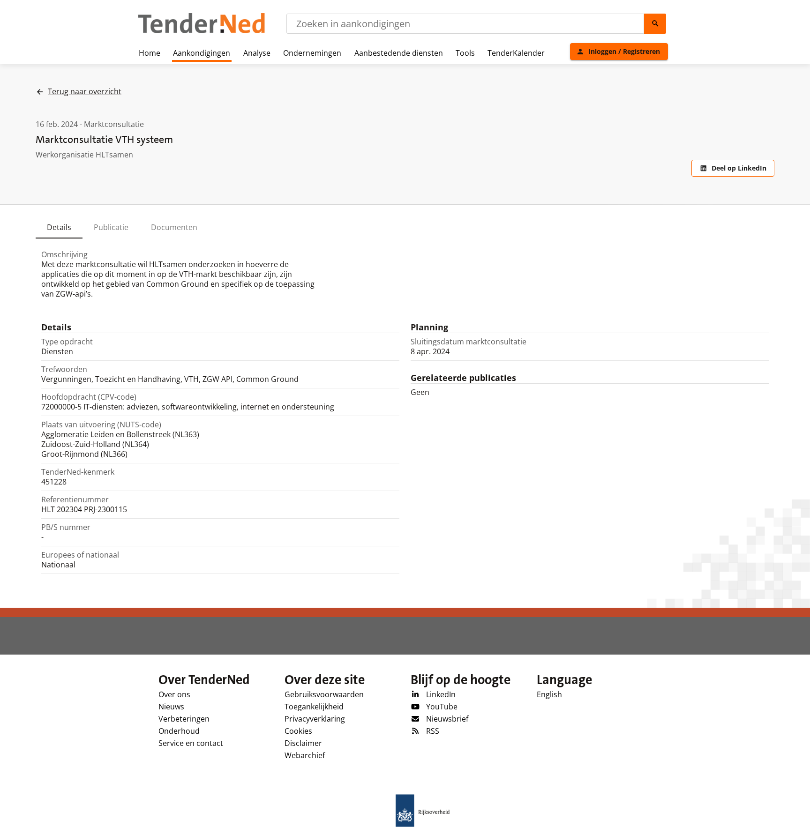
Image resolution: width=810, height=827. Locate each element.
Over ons (174, 694)
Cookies (298, 731)
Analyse (256, 53)
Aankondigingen (201, 53)
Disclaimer (303, 743)
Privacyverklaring (315, 719)
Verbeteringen (184, 719)
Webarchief (305, 755)
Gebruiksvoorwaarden (324, 694)
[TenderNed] (201, 31)
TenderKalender (516, 53)
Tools (465, 53)
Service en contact (190, 743)
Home (149, 53)
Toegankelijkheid (314, 706)
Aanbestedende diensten (398, 53)
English (549, 694)
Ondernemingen (312, 53)
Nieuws (171, 706)
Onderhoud (179, 731)
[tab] (59, 227)
